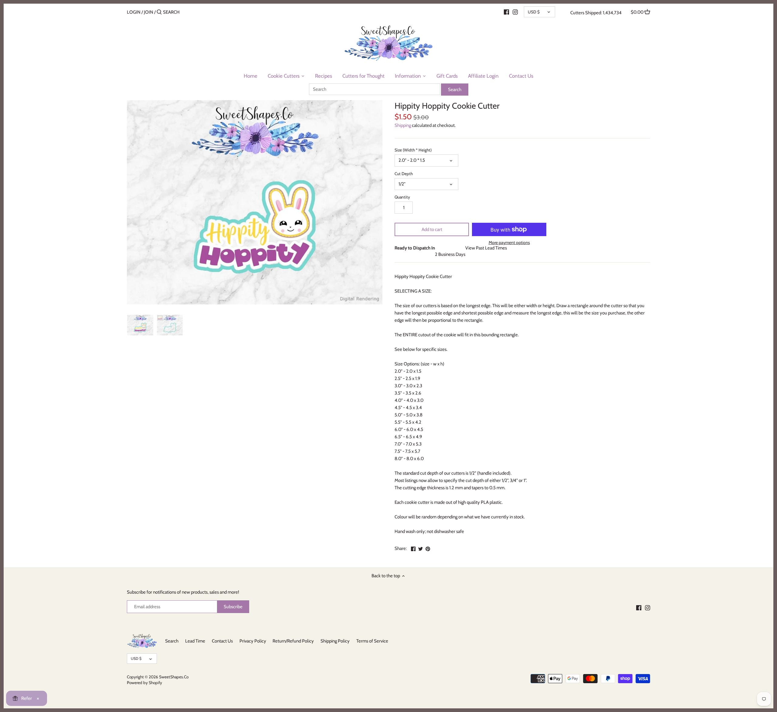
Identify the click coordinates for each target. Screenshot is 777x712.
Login (134, 12)
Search (171, 641)
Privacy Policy (252, 641)
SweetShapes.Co (173, 676)
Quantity (402, 197)
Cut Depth (404, 173)
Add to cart (432, 229)
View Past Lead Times (486, 248)
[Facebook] (506, 12)
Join (148, 12)
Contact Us (222, 641)
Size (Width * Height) (413, 149)
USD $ (534, 11)
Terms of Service (372, 641)
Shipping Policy (335, 641)
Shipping (403, 125)
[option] (140, 325)
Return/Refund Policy (293, 641)
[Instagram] (515, 12)
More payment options (509, 242)
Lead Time (195, 641)
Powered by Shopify (144, 682)
